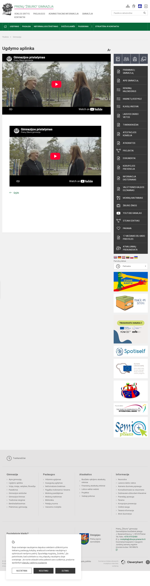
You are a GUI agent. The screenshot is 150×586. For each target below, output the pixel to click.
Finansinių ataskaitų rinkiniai (93, 486)
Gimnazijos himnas (17, 497)
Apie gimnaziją (130, 80)
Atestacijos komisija (129, 134)
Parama (127, 228)
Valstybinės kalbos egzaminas (133, 188)
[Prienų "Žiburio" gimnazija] (8, 9)
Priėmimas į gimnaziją (129, 71)
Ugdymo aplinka (16, 483)
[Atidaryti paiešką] (145, 13)
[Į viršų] (148, 562)
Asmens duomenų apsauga (130, 486)
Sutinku (65, 571)
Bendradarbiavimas (17, 503)
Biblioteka (49, 500)
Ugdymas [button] (14, 26)
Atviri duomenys (125, 514)
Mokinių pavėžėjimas (54, 493)
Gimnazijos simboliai (18, 493)
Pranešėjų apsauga (126, 497)
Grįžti (16, 192)
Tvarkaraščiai (130, 125)
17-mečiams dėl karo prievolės (134, 237)
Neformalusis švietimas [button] (46, 26)
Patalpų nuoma (51, 503)
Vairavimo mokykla (53, 507)
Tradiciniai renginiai (17, 500)
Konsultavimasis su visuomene (131, 490)
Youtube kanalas (132, 213)
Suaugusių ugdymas (54, 483)
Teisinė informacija (126, 510)
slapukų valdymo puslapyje (34, 563)
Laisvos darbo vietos (131, 115)
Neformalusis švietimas (55, 486)
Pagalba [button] (26, 26)
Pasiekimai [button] (83, 26)
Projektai (128, 150)
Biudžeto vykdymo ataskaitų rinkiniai (93, 480)
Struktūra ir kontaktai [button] (107, 26)
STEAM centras (131, 221)
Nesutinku (43, 571)
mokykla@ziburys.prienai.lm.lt (132, 539)
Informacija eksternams (129, 178)
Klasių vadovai (131, 106)
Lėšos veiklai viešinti (90, 489)
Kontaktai (19, 17)
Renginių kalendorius (129, 89)
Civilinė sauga (124, 507)
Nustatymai (21, 571)
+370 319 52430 (130, 537)
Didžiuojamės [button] (68, 26)
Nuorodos (122, 479)
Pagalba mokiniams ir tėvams (57, 490)
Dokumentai (129, 158)
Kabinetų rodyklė (132, 99)
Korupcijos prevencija (129, 167)
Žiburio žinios (130, 205)
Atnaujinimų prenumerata (130, 248)
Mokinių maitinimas (133, 198)
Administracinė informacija (64, 14)
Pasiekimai (13, 490)
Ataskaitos (129, 143)
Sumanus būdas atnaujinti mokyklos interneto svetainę (108, 563)
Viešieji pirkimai (88, 496)
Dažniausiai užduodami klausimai (132, 493)
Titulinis (5, 37)
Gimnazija (87, 14)
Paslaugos (39, 14)
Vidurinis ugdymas (53, 479)
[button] (128, 6)
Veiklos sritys (22, 14)
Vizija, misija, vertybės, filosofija (22, 486)
